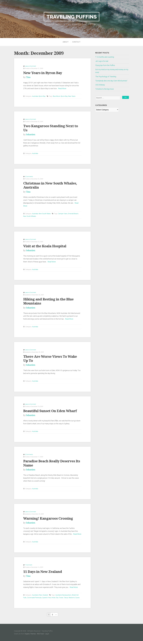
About (66, 42)
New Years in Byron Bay (42, 73)
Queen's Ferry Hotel (48, 598)
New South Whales (29, 216)
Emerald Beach (73, 214)
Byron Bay (42, 96)
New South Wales (45, 214)
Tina (28, 77)
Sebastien (30, 134)
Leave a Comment (30, 66)
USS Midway (100, 85)
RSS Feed (40, 634)
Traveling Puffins (71, 17)
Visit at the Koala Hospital (44, 246)
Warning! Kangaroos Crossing (48, 518)
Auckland (35, 595)
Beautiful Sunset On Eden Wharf (50, 411)
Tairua (66, 598)
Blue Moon (56, 96)
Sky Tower (59, 598)
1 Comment (28, 565)
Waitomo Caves (74, 598)
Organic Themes (30, 634)
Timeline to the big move (104, 89)
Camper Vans (62, 214)
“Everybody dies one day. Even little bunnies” (111, 81)
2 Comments (29, 176)
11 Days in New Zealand (42, 572)
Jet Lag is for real (101, 61)
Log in (47, 634)
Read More (62, 88)
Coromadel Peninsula (34, 598)
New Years (71, 96)
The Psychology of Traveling (105, 77)
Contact (76, 42)
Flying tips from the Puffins (105, 65)
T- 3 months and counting (104, 57)
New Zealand (43, 595)
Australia (35, 96)
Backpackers (66, 595)
